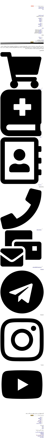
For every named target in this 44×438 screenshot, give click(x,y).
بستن (43, 426)
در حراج (40, 37)
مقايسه (40, 422)
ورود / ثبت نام (39, 423)
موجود (40, 38)
